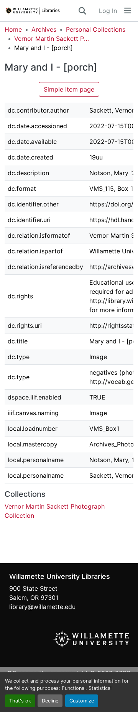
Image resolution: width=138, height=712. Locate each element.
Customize (81, 701)
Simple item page (69, 89)
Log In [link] (108, 10)
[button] (41, 10)
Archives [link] (43, 29)
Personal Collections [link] (95, 29)
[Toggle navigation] (127, 10)
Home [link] (13, 29)
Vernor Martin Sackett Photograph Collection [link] (52, 38)
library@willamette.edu (42, 607)
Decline (50, 701)
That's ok (20, 701)
